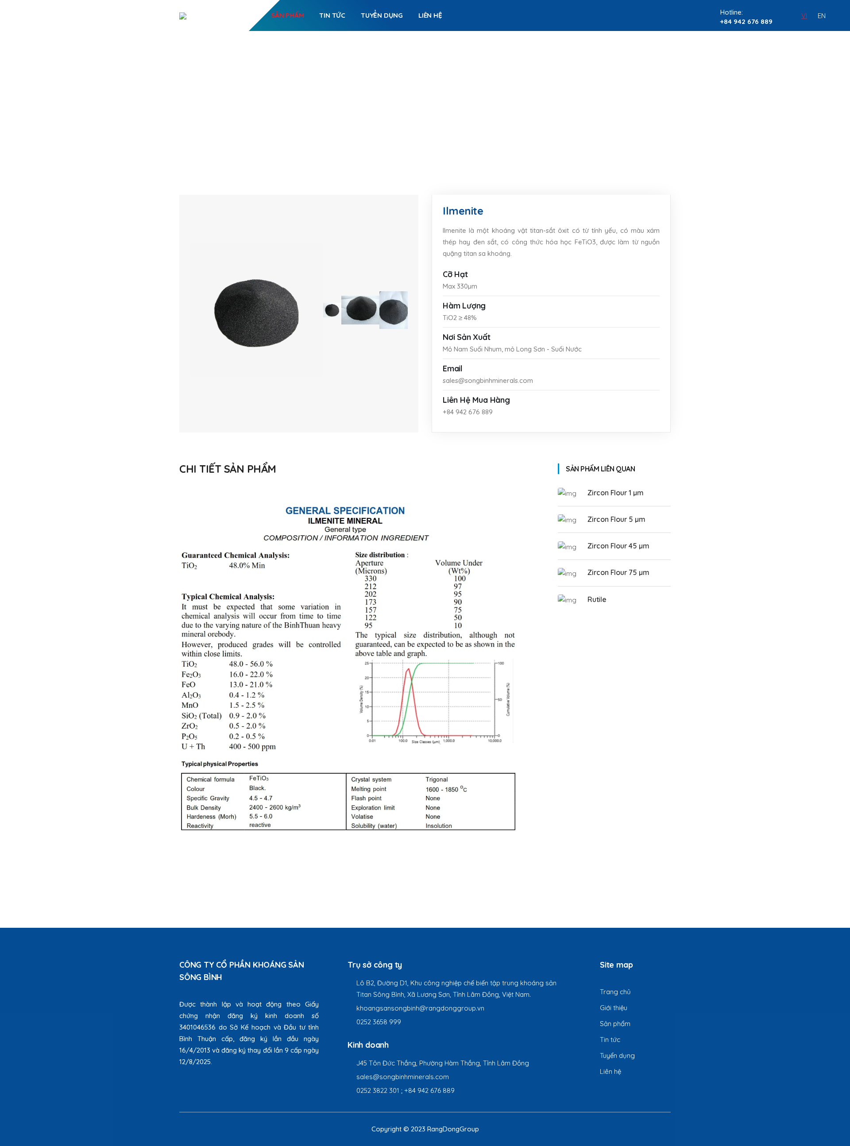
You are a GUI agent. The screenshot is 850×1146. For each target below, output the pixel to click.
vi (804, 15)
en (822, 15)
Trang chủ (407, 115)
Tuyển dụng (382, 15)
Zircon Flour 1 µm (615, 492)
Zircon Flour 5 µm (616, 519)
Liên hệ (430, 15)
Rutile (597, 599)
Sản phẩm (287, 15)
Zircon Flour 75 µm (618, 572)
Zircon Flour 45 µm (618, 545)
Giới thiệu (238, 15)
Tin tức (332, 15)
